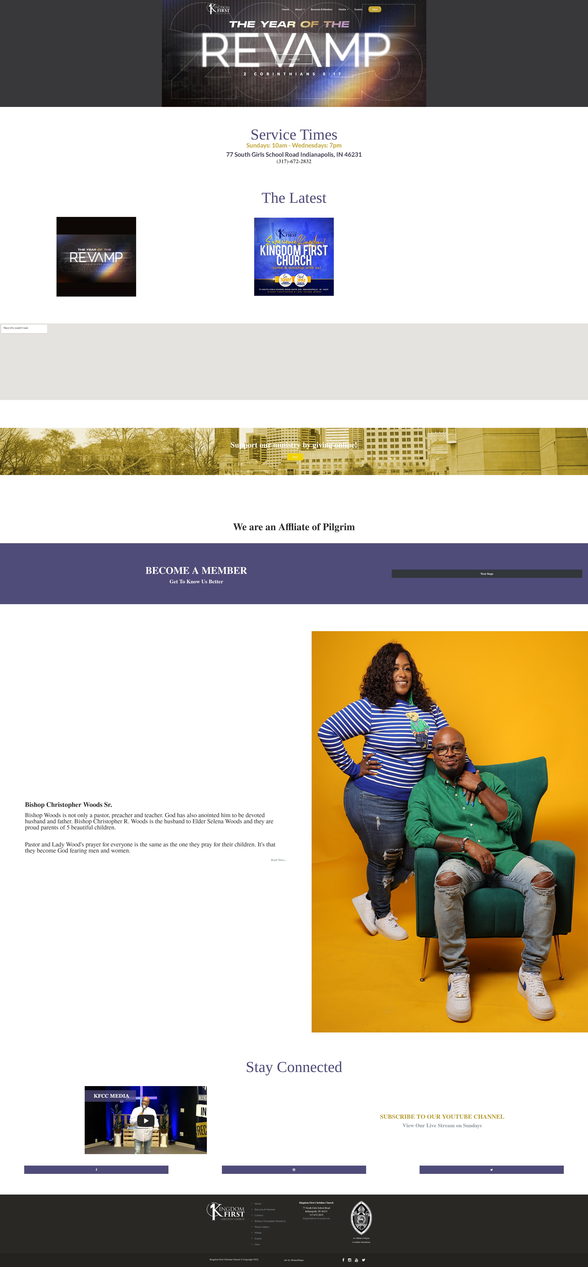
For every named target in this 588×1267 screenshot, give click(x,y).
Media (342, 9)
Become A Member (322, 9)
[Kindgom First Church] (218, 8)
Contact (259, 1215)
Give (374, 9)
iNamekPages (297, 1259)
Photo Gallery (262, 1226)
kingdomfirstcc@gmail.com (316, 1218)
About (298, 9)
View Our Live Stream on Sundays (442, 1125)
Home (285, 9)
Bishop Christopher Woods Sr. (270, 1221)
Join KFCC (294, 59)
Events (358, 9)
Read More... (279, 860)
